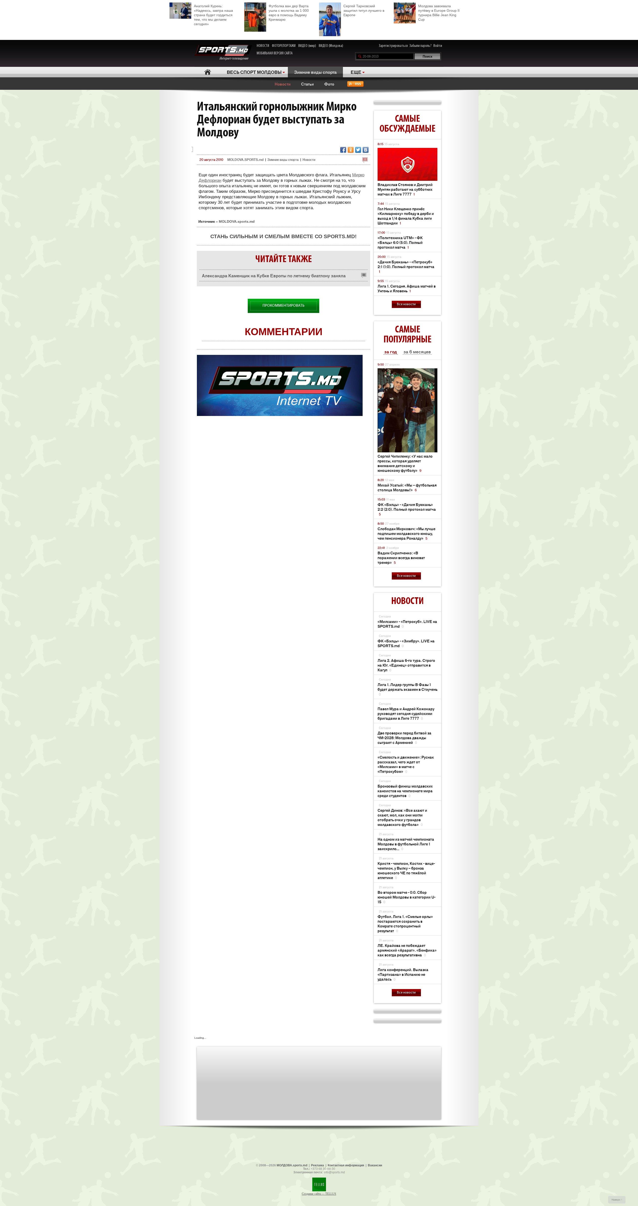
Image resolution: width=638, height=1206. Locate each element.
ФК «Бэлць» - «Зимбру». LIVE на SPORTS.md (406, 643)
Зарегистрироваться (393, 46)
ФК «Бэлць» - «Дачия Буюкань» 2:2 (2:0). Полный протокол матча (407, 509)
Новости (283, 84)
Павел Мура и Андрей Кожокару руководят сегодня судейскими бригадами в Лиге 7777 (406, 713)
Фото (329, 84)
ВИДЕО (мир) (307, 46)
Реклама (317, 1165)
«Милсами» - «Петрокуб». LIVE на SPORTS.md (407, 623)
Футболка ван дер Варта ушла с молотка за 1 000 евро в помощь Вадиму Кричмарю (289, 12)
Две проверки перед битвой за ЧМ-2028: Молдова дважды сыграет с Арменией (404, 737)
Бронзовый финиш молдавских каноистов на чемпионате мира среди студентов (405, 791)
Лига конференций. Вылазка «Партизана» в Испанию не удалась (403, 974)
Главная (207, 72)
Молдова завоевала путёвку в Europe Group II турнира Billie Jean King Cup (439, 12)
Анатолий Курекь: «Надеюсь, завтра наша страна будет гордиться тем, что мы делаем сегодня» (213, 15)
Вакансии (375, 1165)
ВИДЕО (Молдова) (331, 46)
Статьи (307, 84)
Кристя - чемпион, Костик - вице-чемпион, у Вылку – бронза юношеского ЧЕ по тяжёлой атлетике (406, 870)
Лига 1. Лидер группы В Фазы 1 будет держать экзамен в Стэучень (407, 689)
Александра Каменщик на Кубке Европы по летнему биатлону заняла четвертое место (274, 276)
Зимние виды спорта (315, 72)
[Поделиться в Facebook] (343, 150)
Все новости (406, 304)
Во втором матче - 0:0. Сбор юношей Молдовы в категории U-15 (406, 897)
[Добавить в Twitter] (358, 150)
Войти (437, 46)
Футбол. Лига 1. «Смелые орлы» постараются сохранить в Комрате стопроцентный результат (405, 923)
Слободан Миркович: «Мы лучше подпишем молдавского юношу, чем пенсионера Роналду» (406, 533)
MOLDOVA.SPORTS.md (245, 159)
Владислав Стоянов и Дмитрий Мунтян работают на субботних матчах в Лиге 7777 (405, 189)
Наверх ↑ (617, 1199)
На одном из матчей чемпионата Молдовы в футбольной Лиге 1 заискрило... (406, 844)
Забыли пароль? (420, 46)
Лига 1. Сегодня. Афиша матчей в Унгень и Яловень (407, 288)
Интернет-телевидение (235, 59)
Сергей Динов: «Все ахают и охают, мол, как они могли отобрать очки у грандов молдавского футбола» (402, 817)
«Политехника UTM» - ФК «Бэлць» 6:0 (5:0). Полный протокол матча (400, 242)
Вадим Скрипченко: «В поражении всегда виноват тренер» (401, 557)
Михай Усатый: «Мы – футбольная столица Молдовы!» (407, 487)
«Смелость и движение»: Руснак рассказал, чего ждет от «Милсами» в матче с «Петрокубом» (406, 764)
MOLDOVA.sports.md (237, 221)
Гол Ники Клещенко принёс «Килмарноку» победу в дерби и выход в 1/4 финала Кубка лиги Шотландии (406, 215)
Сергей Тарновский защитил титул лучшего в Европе (363, 10)
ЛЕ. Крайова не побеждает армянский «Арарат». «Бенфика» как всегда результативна (407, 950)
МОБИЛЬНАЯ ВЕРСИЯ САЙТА (275, 53)
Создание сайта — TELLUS (319, 1194)
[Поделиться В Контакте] (366, 150)
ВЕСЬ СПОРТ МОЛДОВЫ (254, 72)
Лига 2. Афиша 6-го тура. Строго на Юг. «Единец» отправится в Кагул (406, 665)
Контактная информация (346, 1165)
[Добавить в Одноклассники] (351, 150)
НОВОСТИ (263, 46)
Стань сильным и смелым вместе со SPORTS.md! (283, 236)
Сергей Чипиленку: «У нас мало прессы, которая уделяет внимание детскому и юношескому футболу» (405, 463)
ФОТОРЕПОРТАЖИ (284, 46)
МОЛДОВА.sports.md (292, 1165)
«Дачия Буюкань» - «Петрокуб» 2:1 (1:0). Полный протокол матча (406, 266)
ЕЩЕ (356, 72)
